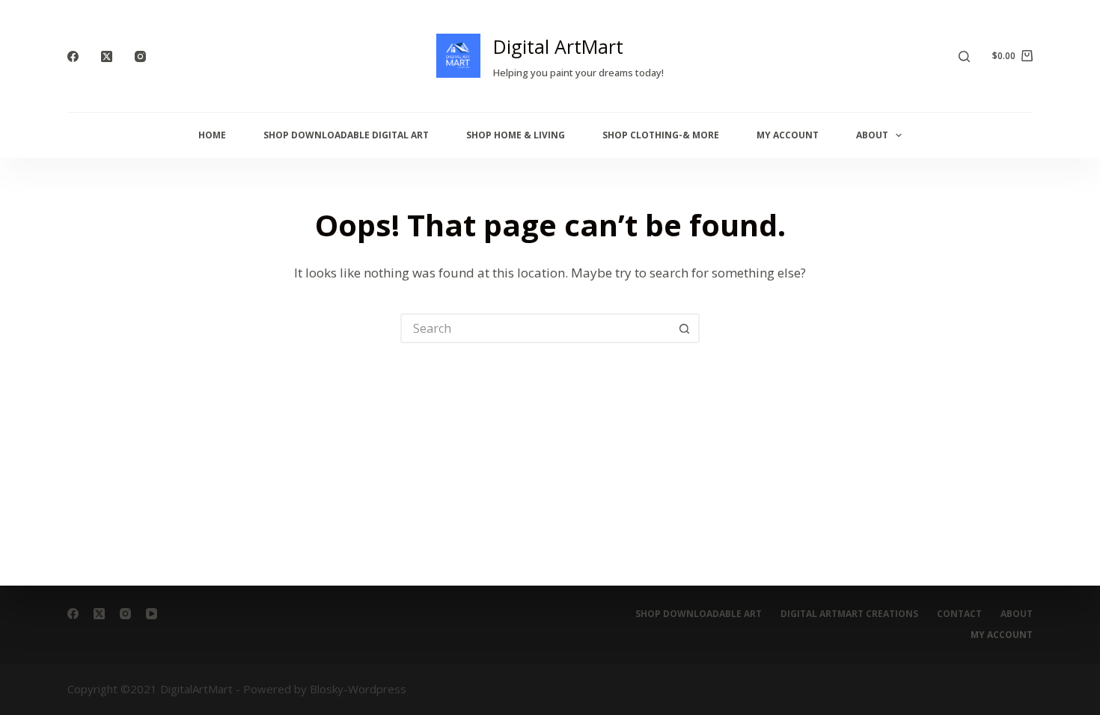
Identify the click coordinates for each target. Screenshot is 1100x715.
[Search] (964, 56)
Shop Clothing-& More (660, 135)
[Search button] (685, 328)
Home (212, 135)
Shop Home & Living (515, 135)
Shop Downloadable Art (698, 614)
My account (1002, 635)
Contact (959, 614)
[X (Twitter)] (106, 56)
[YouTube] (151, 613)
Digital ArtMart (558, 46)
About (872, 135)
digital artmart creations (849, 614)
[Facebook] (73, 56)
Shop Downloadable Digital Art (346, 135)
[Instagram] (140, 56)
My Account (788, 135)
